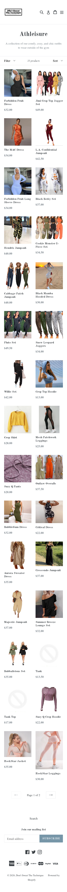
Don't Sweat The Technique (30, 875)
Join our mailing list (33, 829)
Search (34, 818)
